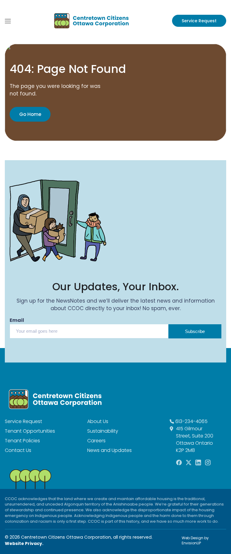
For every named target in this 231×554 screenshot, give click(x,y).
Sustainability (102, 431)
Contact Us (18, 450)
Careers (96, 440)
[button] (8, 20)
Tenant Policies (22, 440)
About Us (97, 421)
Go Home (30, 114)
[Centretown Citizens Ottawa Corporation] (91, 21)
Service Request (199, 21)
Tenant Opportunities (30, 431)
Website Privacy (23, 543)
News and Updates (109, 450)
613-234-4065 (191, 421)
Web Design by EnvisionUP (195, 540)
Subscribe (195, 331)
